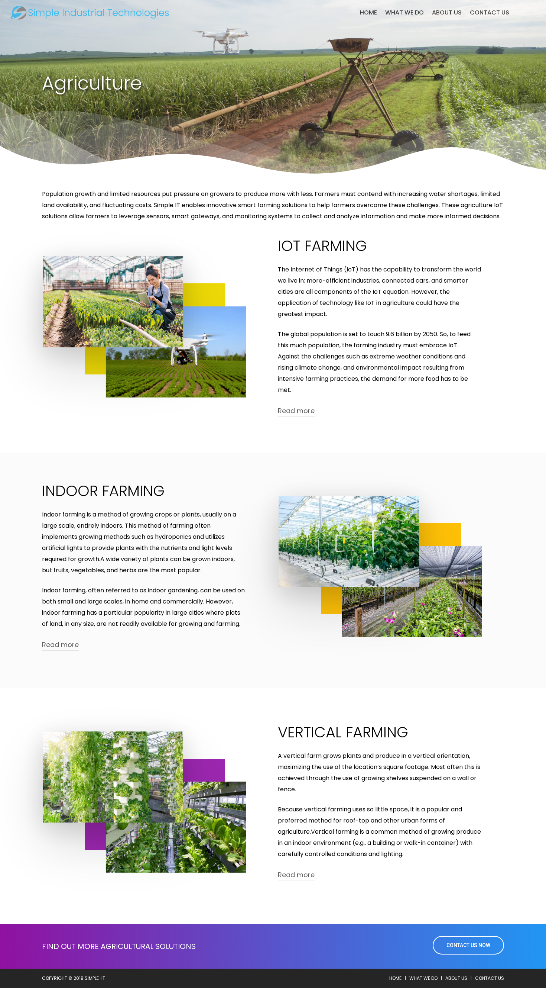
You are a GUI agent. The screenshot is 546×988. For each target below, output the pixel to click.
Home (368, 13)
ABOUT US (447, 13)
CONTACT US (489, 13)
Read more (296, 410)
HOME (395, 978)
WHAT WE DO (404, 13)
